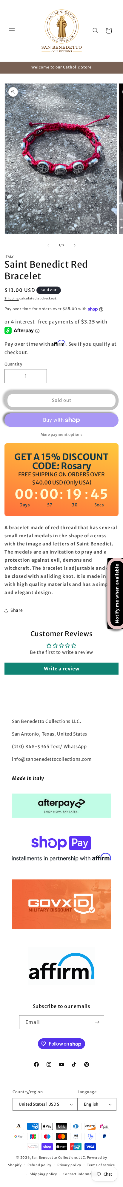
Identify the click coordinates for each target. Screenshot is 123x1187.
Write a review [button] (61, 669)
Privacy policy (69, 1165)
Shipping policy (43, 1174)
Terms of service (101, 1165)
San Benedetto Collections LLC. (59, 1157)
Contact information (81, 1174)
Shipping (11, 298)
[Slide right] (74, 245)
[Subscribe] (97, 1022)
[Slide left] (48, 245)
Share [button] (16, 610)
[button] (12, 30)
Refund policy (39, 1165)
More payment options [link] (62, 434)
